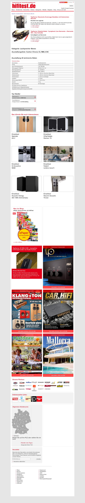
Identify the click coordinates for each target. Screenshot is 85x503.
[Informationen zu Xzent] (41, 389)
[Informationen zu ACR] (15, 383)
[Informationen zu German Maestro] (66, 383)
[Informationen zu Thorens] (28, 389)
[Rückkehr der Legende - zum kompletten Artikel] (21, 22)
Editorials (19, 483)
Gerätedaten (20, 476)
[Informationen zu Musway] (53, 386)
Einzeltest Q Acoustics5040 (16, 166)
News (13, 10)
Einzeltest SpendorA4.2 (15, 136)
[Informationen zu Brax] (34, 383)
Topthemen (20, 481)
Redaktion (19, 474)
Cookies (42, 476)
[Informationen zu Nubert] (60, 386)
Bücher (19, 471)
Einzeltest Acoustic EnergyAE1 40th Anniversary (20, 196)
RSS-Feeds (20, 480)
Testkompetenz (21, 473)
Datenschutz (43, 474)
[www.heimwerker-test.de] (28, 402)
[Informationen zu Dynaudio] (41, 383)
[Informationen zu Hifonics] (28, 386)
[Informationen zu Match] (41, 386)
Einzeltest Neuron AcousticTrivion (50, 196)
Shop (54, 10)
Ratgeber (50, 10)
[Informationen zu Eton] (60, 383)
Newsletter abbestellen (19, 461)
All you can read (61, 10)
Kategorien (38, 10)
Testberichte (19, 10)
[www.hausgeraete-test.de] (21, 402)
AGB (41, 473)
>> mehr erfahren (17, 242)
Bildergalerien (20, 477)
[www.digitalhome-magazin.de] (15, 402)
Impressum (43, 470)
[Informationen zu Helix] (22, 386)
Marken (32, 10)
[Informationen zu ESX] (53, 383)
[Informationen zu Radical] (15, 389)
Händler (44, 10)
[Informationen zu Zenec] (47, 389)
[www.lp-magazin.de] (34, 402)
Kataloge (19, 479)
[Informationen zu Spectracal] (22, 389)
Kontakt (42, 477)
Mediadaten (43, 471)
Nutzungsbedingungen (46, 479)
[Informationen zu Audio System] (22, 383)
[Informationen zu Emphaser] (47, 383)
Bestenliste (26, 10)
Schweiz (16, 436)
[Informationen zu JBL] (34, 386)
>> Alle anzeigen (35, 27)
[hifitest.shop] (39, 402)
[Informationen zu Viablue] (34, 389)
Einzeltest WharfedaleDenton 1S (48, 136)
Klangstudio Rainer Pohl (27, 445)
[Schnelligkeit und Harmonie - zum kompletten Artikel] (21, 36)
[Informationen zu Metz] (47, 386)
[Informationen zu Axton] (28, 383)
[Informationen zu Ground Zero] (15, 386)
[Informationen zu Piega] (66, 386)
